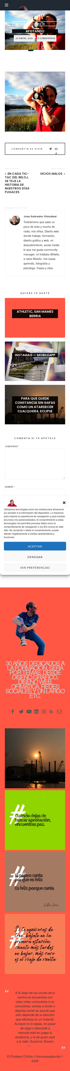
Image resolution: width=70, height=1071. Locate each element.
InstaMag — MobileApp (35, 355)
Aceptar (35, 546)
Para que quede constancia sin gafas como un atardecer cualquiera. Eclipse (35, 405)
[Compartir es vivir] (50, 148)
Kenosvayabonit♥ (44, 1046)
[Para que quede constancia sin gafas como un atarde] (35, 758)
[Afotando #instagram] (35, 102)
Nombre (10, 486)
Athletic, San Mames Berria (35, 313)
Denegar (35, 557)
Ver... (35, 322)
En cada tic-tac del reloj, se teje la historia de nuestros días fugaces (17, 183)
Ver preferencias (35, 567)
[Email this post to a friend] (56, 148)
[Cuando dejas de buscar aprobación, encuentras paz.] (35, 820)
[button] (64, 503)
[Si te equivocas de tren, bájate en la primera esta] (35, 944)
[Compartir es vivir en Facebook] (56, 153)
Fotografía (34, 24)
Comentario (12, 446)
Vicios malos (51, 174)
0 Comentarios (46, 38)
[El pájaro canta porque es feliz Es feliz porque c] (35, 882)
